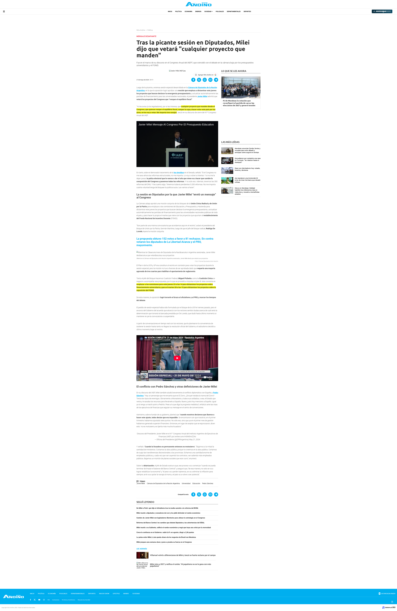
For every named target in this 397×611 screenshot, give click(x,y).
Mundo (126, 593)
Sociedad (208, 11)
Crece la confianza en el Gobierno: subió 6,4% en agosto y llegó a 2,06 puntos (165, 532)
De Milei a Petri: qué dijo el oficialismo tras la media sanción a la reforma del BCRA (167, 508)
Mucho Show (104, 593)
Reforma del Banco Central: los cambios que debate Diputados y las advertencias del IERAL (170, 523)
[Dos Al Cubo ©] (388, 608)
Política (178, 11)
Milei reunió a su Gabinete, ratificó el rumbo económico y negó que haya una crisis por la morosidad (173, 527)
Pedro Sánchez (207, 483)
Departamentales (234, 11)
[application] (177, 144)
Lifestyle (116, 593)
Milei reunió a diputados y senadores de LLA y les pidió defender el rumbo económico (168, 513)
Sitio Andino (141, 30)
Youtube (39, 600)
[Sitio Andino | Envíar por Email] (210, 80)
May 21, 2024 (194, 439)
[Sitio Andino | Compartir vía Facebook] (193, 80)
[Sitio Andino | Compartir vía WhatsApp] (205, 80)
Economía (188, 11)
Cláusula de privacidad (84, 600)
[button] (177, 143)
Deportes (247, 11)
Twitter (35, 600)
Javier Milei (140, 483)
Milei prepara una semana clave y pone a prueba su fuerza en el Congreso (164, 542)
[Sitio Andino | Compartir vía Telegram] (216, 80)
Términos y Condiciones (68, 600)
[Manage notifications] (392, 601)
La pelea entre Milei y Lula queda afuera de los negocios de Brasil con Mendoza (166, 537)
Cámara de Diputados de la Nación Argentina (163, 483)
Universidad (186, 483)
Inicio (170, 11)
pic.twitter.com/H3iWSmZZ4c (184, 436)
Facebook (30, 600)
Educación (196, 483)
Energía (198, 11)
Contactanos (55, 600)
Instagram (44, 600)
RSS (49, 600)
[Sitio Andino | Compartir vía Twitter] (199, 80)
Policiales (220, 11)
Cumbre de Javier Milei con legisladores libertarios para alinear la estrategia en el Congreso (170, 518)
